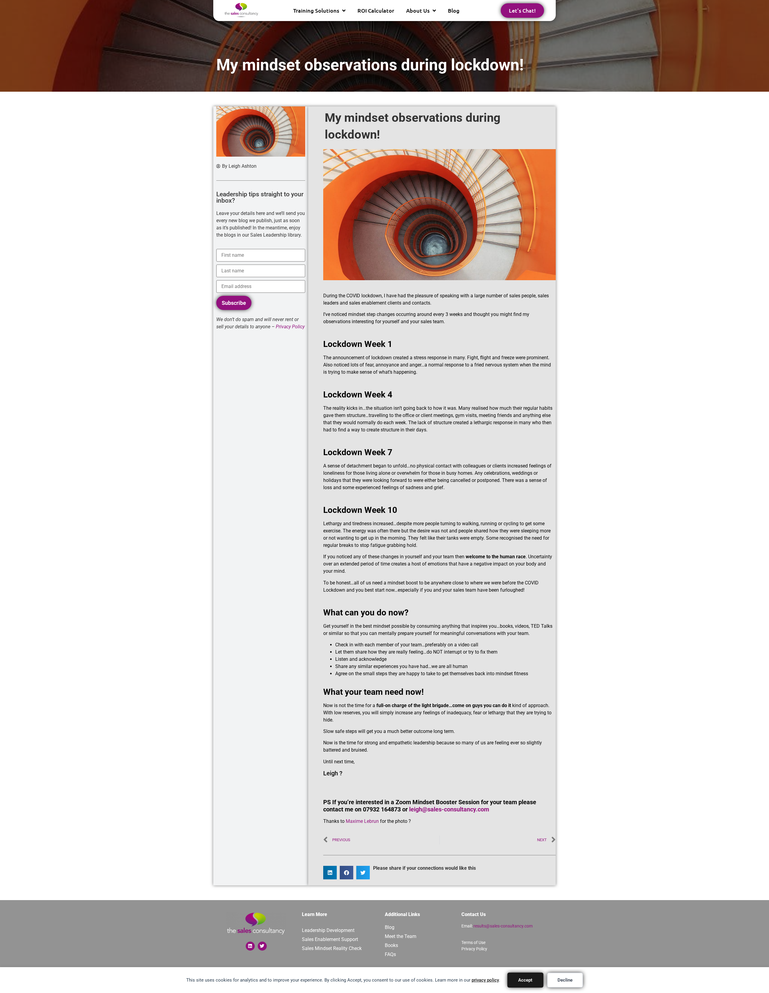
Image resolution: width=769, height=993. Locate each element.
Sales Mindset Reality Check (332, 948)
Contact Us (473, 914)
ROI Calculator (375, 10)
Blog (454, 10)
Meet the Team (400, 936)
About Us (418, 10)
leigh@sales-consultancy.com (449, 809)
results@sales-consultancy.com (503, 926)
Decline (565, 980)
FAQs (390, 954)
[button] (330, 872)
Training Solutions (316, 10)
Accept (525, 980)
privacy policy (485, 980)
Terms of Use (473, 942)
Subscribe (234, 303)
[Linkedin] (250, 946)
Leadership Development (328, 930)
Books (391, 945)
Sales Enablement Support (330, 939)
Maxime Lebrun (362, 821)
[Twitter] (262, 946)
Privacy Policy (474, 948)
